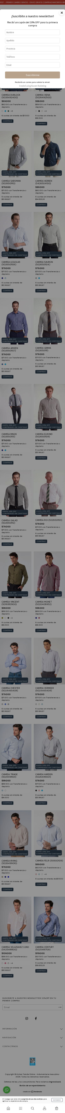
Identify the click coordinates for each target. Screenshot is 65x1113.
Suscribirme (32, 75)
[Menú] (20, 1108)
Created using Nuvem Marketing (32, 86)
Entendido (57, 1100)
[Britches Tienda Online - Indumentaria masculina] (8, 1108)
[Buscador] (32, 1108)
